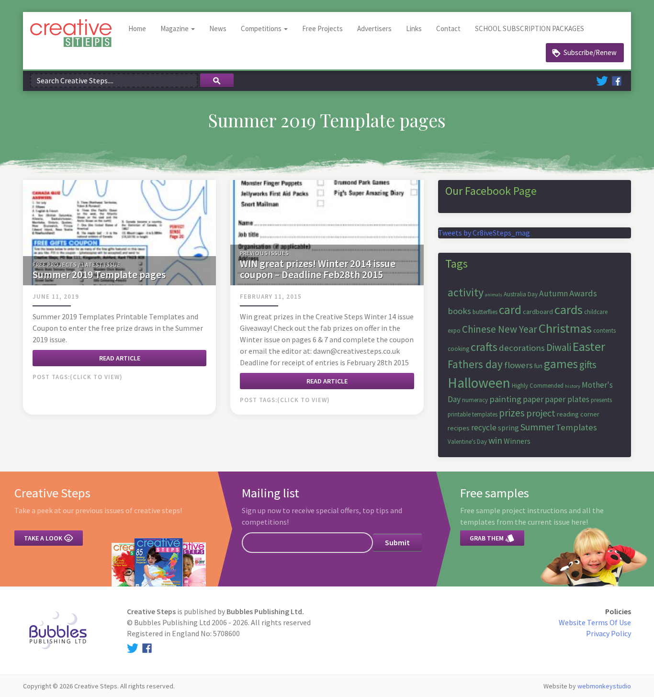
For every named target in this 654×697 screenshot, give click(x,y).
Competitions (262, 28)
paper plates (567, 399)
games (561, 363)
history (572, 386)
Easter (589, 346)
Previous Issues (264, 253)
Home (137, 28)
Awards (583, 293)
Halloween (479, 383)
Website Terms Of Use (595, 622)
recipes (459, 428)
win (495, 440)
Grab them (492, 538)
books (459, 310)
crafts (484, 346)
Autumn (553, 293)
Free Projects (322, 28)
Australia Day (521, 294)
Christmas (565, 328)
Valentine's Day (467, 442)
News (217, 28)
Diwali (558, 347)
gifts (588, 364)
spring (508, 427)
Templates (576, 427)
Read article (119, 358)
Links (414, 28)
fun (538, 366)
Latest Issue (101, 264)
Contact (448, 28)
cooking (458, 349)
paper (533, 399)
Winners (517, 441)
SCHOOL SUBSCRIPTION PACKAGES (529, 28)
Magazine (175, 28)
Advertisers (374, 28)
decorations (522, 347)
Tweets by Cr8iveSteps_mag (484, 232)
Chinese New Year (499, 329)
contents (604, 330)
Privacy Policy (608, 633)
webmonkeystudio (604, 686)
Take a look (48, 538)
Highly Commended (538, 386)
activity (466, 292)
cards (568, 309)
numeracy (475, 400)
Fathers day (475, 364)
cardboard (538, 311)
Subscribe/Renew (590, 52)
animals (493, 295)
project (540, 413)
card (510, 309)
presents (601, 400)
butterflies (485, 312)
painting (505, 399)
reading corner (578, 414)
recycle (483, 427)
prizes (512, 412)
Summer (537, 427)
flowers (518, 365)
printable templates (472, 414)
